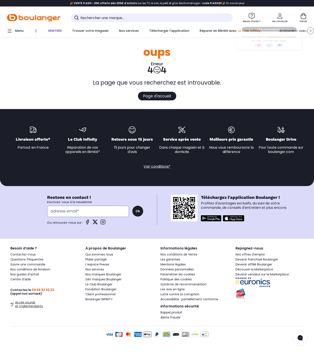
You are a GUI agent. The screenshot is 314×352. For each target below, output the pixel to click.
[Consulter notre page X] (95, 223)
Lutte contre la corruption (179, 294)
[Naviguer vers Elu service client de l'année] (270, 293)
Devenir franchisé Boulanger (257, 259)
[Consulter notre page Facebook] (87, 223)
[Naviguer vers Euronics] (270, 282)
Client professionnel (100, 294)
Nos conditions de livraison (30, 269)
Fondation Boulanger (101, 289)
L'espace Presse (97, 264)
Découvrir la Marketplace (254, 269)
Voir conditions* (157, 166)
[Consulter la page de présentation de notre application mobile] (211, 218)
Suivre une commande (27, 264)
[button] (310, 30)
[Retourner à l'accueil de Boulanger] (34, 17)
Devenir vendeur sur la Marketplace (262, 274)
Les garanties (170, 259)
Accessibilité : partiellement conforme (189, 299)
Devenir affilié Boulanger (254, 264)
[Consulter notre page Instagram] (103, 223)
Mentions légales (173, 264)
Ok (138, 211)
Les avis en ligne (172, 289)
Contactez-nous (23, 254)
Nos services (94, 269)
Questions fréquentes (26, 259)
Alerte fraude (170, 317)
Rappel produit (171, 312)
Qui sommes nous (99, 254)
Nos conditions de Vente (178, 254)
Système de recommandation (183, 284)
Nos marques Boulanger (103, 274)
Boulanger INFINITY (99, 299)
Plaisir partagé (96, 259)
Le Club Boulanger (98, 284)
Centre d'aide (20, 279)
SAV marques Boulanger (103, 279)
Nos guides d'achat (24, 274)
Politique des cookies (176, 279)
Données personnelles (177, 269)
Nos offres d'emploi (250, 254)
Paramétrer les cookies (177, 274)
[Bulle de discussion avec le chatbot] (300, 338)
